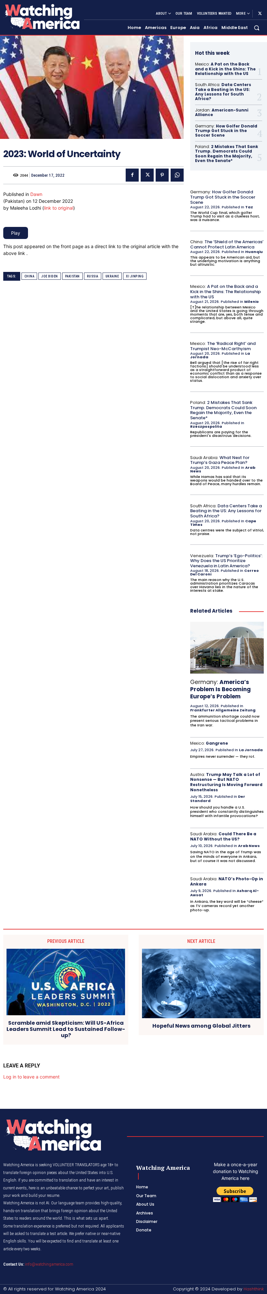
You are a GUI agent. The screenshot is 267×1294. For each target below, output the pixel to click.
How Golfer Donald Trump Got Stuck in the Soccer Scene (226, 130)
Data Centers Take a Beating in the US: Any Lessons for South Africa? (223, 91)
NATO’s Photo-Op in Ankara (226, 881)
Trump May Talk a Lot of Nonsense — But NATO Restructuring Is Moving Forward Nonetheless (226, 782)
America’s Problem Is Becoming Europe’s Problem (220, 689)
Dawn (36, 194)
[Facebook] (132, 175)
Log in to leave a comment (31, 1076)
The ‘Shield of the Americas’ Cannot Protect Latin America (226, 244)
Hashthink (254, 1289)
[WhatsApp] (177, 175)
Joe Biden (49, 276)
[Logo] (41, 16)
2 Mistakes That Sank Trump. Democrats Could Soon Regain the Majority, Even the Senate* (226, 153)
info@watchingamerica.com (49, 1264)
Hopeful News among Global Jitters (201, 1026)
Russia (92, 276)
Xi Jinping (135, 276)
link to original (58, 208)
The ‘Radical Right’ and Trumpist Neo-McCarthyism (223, 346)
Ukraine (112, 276)
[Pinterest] (162, 175)
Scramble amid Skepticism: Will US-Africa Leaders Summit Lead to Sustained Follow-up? (66, 1029)
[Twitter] (260, 14)
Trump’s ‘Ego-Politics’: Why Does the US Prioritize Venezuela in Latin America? (226, 561)
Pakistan (72, 276)
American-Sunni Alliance (221, 112)
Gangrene (217, 743)
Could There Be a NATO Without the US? (223, 836)
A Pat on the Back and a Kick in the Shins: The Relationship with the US (225, 68)
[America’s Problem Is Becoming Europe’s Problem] (227, 647)
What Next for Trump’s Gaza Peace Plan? (219, 460)
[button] (257, 28)
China (29, 276)
